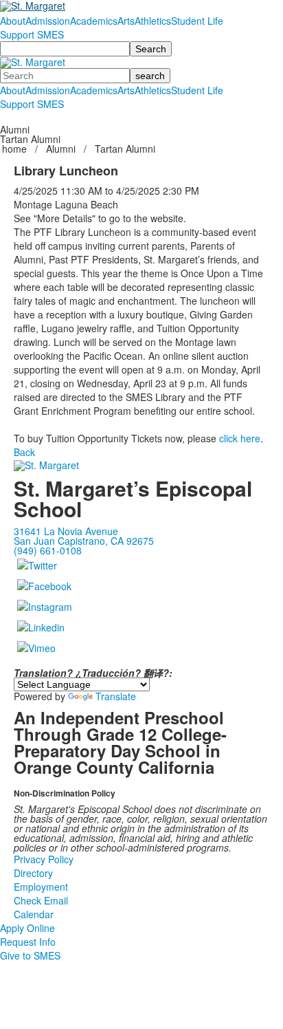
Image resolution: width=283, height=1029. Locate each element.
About (12, 21)
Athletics (153, 21)
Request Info (28, 942)
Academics (93, 21)
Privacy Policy (43, 859)
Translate (115, 696)
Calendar (34, 914)
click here (239, 438)
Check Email (41, 900)
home (16, 148)
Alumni (61, 148)
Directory (33, 873)
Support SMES (32, 34)
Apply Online (27, 928)
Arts (126, 21)
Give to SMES (30, 955)
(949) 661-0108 (48, 550)
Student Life (197, 21)
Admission (47, 21)
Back (24, 452)
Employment (41, 886)
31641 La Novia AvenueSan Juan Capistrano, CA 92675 (84, 536)
